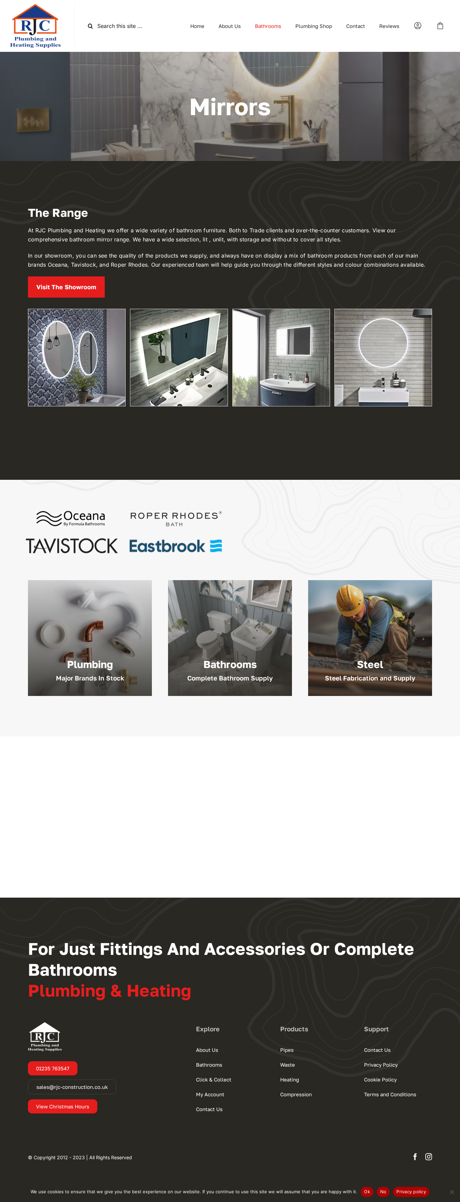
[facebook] (415, 1157)
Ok (367, 1191)
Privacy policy (411, 1191)
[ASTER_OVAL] (76, 357)
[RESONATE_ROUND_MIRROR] (383, 357)
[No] (451, 1192)
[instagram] (428, 1157)
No (383, 1191)
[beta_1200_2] (178, 357)
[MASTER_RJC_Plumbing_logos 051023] (35, 6)
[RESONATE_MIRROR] (281, 357)
